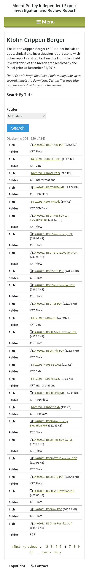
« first (16, 546)
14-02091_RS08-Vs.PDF (47, 509)
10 (31, 552)
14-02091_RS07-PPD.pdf (48, 187)
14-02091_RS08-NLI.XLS (45, 379)
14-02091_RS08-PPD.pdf (48, 393)
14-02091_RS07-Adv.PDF (48, 145)
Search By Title (20, 95)
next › (46, 552)
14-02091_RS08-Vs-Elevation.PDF (54, 491)
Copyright (17, 566)
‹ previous (30, 546)
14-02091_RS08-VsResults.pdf (52, 523)
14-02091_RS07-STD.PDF (48, 271)
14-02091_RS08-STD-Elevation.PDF (55, 458)
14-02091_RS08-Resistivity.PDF (53, 440)
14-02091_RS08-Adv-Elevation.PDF (55, 332)
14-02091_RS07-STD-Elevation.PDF (55, 252)
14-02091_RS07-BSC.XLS (46, 159)
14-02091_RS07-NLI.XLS (45, 173)
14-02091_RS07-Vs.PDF (47, 304)
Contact (41, 566)
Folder (12, 109)
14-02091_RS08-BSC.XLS (46, 364)
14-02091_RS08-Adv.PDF (48, 350)
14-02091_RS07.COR (43, 318)
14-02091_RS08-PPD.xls (45, 407)
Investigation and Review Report (45, 8)
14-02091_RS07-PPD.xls (45, 201)
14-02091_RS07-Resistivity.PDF (53, 234)
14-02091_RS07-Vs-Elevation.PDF (54, 285)
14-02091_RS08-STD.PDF (48, 477)
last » (57, 552)
